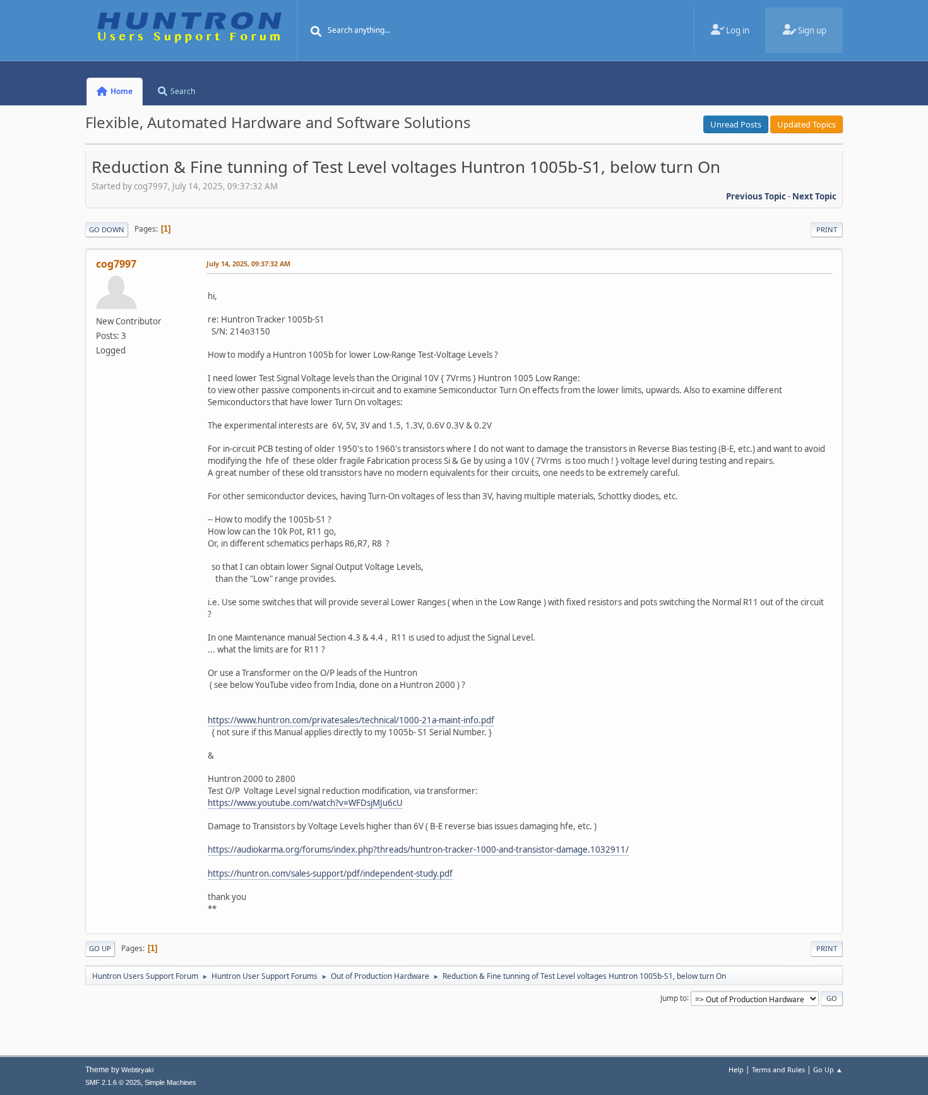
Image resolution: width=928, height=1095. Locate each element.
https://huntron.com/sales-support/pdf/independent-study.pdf (330, 873)
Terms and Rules (778, 1069)
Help (736, 1069)
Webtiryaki (137, 1070)
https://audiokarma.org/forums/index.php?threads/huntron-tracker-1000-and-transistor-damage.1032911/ (418, 849)
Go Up (100, 948)
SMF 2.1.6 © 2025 (113, 1082)
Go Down (106, 229)
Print (826, 229)
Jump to (673, 997)
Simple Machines (170, 1082)
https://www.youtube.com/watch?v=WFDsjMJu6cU (305, 802)
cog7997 (116, 264)
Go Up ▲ (828, 1069)
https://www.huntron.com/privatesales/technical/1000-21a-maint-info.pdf (351, 720)
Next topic (814, 196)
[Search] (316, 31)
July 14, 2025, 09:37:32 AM (248, 263)
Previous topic (756, 196)
